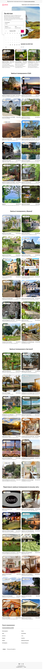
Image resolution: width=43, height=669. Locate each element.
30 (19, 44)
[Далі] (23, 47)
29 (16, 44)
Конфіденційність (19, 667)
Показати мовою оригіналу (29, 1)
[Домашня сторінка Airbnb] (5, 5)
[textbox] (9, 27)
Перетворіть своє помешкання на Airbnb (30, 4)
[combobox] (14, 23)
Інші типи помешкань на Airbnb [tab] (8, 627)
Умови (25, 667)
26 (10, 44)
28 (14, 44)
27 (12, 44)
